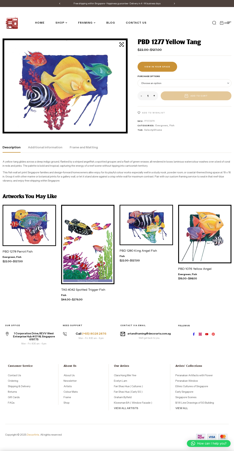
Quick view (51, 241)
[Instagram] (200, 334)
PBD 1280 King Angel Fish (138, 251)
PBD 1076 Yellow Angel (195, 269)
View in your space (157, 67)
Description (12, 147)
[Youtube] (206, 334)
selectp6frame (153, 129)
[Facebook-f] (193, 334)
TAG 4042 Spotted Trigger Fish (83, 290)
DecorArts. (33, 434)
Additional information (45, 147)
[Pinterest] (213, 334)
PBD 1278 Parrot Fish (18, 251)
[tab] (12, 149)
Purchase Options (149, 76)
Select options (21, 241)
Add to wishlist (153, 113)
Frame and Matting (84, 147)
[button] (59, 3)
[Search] (214, 23)
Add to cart (199, 96)
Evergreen (161, 125)
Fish (171, 125)
